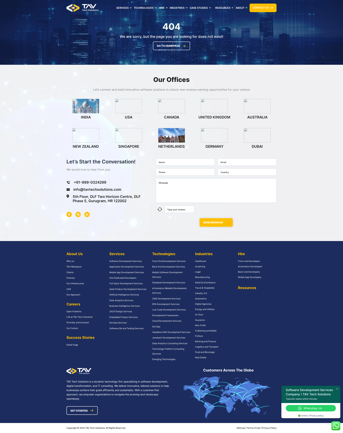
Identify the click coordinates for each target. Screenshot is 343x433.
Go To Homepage (168, 45)
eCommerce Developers (250, 266)
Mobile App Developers (249, 277)
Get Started (79, 410)
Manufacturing (202, 277)
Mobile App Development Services (126, 272)
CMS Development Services (166, 298)
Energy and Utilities (204, 309)
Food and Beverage (205, 352)
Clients (69, 272)
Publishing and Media (206, 330)
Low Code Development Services (169, 309)
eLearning (200, 266)
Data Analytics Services (121, 300)
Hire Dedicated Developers (122, 278)
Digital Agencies (203, 304)
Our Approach (73, 294)
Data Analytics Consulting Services (169, 343)
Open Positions (73, 311)
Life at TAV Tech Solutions (79, 317)
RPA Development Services (166, 304)
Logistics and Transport (206, 346)
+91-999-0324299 (90, 182)
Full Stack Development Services (126, 283)
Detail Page (72, 344)
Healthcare (200, 261)
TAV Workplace (73, 266)
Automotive (201, 298)
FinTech (199, 336)
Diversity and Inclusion (77, 322)
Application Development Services (126, 266)
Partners (70, 278)
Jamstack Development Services (168, 337)
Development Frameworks (165, 315)
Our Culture (72, 328)
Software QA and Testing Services (126, 328)
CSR (68, 289)
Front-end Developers (249, 261)
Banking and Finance (205, 341)
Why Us (70, 261)
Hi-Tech (199, 314)
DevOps (156, 326)
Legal (198, 271)
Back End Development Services (168, 266)
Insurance (200, 320)
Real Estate (200, 357)
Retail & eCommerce (205, 282)
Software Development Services (125, 261)
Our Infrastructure (75, 283)
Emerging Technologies (163, 359)
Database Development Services (168, 282)
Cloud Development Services (166, 321)
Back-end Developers (249, 271)
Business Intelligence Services (124, 306)
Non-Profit (200, 325)
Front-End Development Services (168, 261)
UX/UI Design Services (120, 311)
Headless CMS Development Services (171, 332)
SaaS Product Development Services (127, 289)
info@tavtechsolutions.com (97, 189)
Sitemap (241, 428)
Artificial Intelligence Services (124, 294)
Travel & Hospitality (205, 288)
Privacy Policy (269, 428)
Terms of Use (254, 428)
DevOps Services (118, 322)
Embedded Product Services (123, 317)
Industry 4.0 (201, 293)
